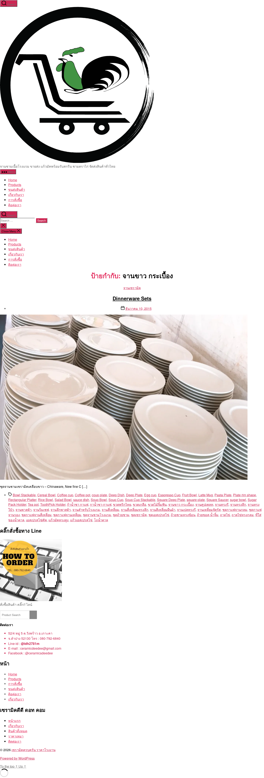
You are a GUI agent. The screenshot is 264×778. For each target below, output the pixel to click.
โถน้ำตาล (101, 520)
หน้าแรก (14, 720)
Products (14, 184)
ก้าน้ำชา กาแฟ (77, 504)
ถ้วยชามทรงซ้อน (183, 514)
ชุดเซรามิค (139, 514)
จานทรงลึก (238, 504)
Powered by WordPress (17, 758)
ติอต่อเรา (14, 205)
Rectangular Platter (22, 499)
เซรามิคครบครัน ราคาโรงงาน (33, 749)
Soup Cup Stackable (140, 499)
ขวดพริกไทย (122, 504)
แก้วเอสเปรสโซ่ (81, 520)
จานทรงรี (222, 504)
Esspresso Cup (169, 495)
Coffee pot (82, 495)
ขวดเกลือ (139, 504)
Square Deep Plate (171, 499)
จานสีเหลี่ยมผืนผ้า (162, 509)
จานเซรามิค (132, 287)
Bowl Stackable (24, 495)
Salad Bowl (63, 499)
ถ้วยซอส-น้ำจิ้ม (207, 514)
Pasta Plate (222, 495)
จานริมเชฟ (41, 509)
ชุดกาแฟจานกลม (234, 509)
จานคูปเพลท (204, 504)
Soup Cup (115, 499)
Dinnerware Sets (132, 298)
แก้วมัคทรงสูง (58, 520)
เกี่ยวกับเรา (16, 194)
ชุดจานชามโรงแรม (97, 514)
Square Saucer (217, 499)
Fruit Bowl (189, 495)
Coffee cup (65, 495)
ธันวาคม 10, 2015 (138, 308)
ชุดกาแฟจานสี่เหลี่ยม (36, 514)
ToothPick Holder (52, 504)
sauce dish (81, 499)
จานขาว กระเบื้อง (181, 504)
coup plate (99, 495)
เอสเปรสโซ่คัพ (36, 520)
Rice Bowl (45, 499)
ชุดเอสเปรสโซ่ (158, 514)
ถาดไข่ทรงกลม (243, 514)
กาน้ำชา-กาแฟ (100, 504)
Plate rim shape (244, 495)
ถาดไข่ (225, 514)
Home (12, 180)
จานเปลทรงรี (186, 509)
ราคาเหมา (16, 736)
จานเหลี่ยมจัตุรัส (209, 509)
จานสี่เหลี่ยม (110, 509)
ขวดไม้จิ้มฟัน (157, 504)
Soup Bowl (99, 499)
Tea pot (33, 504)
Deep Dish (116, 495)
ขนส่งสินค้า (16, 189)
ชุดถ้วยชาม (121, 514)
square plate (196, 499)
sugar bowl (238, 499)
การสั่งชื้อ (15, 199)
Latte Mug (205, 495)
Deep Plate (134, 495)
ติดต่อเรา (14, 741)
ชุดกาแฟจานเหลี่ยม (67, 514)
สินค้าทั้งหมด (17, 731)
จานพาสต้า (23, 509)
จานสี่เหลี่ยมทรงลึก (134, 509)
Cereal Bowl (46, 495)
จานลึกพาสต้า (61, 509)
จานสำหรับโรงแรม (86, 509)
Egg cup (150, 495)
